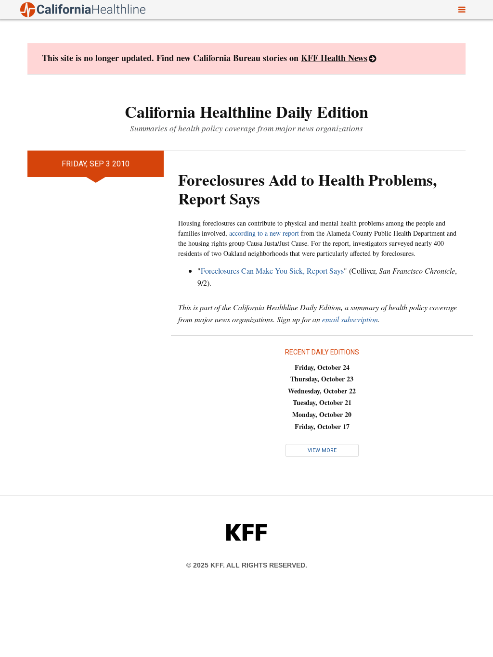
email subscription (350, 319)
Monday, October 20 (321, 414)
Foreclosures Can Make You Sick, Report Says (272, 270)
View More (322, 450)
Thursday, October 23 (321, 379)
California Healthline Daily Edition (246, 112)
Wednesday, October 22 (322, 391)
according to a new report (264, 233)
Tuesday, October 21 (322, 402)
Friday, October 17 (322, 426)
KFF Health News (334, 57)
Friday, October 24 (322, 367)
